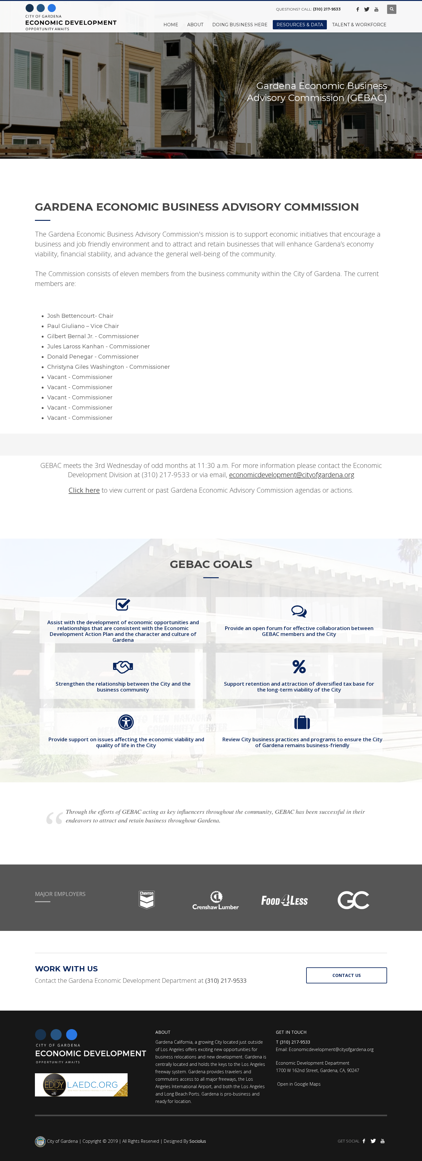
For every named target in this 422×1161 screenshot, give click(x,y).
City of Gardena (62, 1141)
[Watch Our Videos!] (376, 9)
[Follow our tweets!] (367, 9)
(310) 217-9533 (327, 9)
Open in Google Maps (298, 1084)
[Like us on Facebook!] (357, 9)
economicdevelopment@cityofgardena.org (291, 474)
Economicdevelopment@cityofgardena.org (331, 1049)
